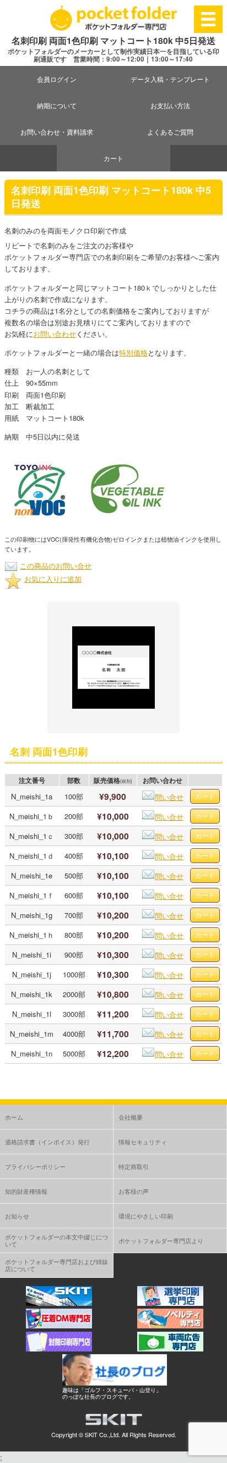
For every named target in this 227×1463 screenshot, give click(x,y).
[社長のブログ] (114, 1382)
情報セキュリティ (142, 1141)
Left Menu (208, 18)
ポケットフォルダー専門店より (160, 1240)
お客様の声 (133, 1191)
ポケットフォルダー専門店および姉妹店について (56, 1265)
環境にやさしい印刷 (145, 1215)
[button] (39, 489)
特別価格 (133, 352)
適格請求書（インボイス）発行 (47, 1141)
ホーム (14, 1116)
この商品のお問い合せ (55, 565)
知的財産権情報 (26, 1191)
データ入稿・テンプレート (170, 79)
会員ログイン (57, 79)
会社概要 (130, 1116)
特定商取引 (133, 1166)
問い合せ (169, 797)
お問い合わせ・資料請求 (56, 131)
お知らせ (17, 1215)
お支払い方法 (170, 105)
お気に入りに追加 (53, 579)
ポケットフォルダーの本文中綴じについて (56, 1240)
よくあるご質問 (170, 131)
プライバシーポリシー (35, 1166)
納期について (57, 105)
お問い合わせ (54, 334)
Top (217, 1453)
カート (113, 158)
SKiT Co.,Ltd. (102, 1434)
